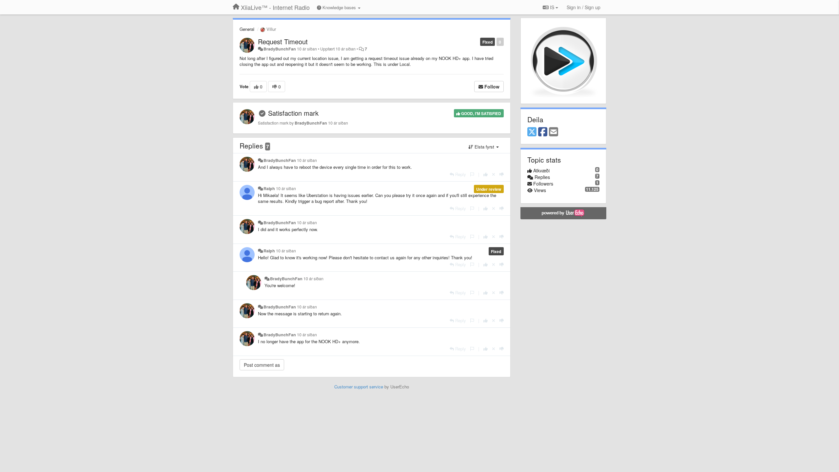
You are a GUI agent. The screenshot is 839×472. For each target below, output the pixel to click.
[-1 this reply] (501, 174)
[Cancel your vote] (493, 174)
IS (552, 7)
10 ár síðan (307, 160)
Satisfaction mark (293, 113)
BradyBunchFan (279, 49)
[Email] (553, 132)
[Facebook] (542, 132)
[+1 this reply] (485, 174)
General (247, 29)
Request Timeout (283, 41)
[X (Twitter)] (532, 132)
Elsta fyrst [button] (484, 147)
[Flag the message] (472, 174)
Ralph (269, 188)
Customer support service (358, 387)
